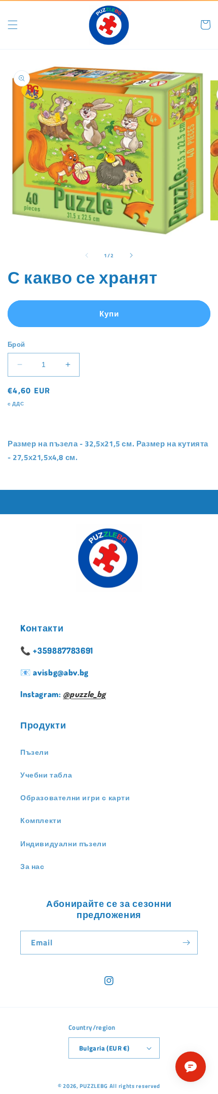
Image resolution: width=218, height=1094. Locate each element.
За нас (32, 866)
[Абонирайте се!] (186, 942)
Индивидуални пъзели (63, 843)
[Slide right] (131, 255)
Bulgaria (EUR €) (104, 1048)
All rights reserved (135, 1086)
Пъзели (34, 752)
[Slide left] (87, 255)
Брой (16, 344)
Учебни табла (46, 774)
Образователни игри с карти (75, 797)
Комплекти (40, 820)
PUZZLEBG (94, 1086)
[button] (13, 25)
